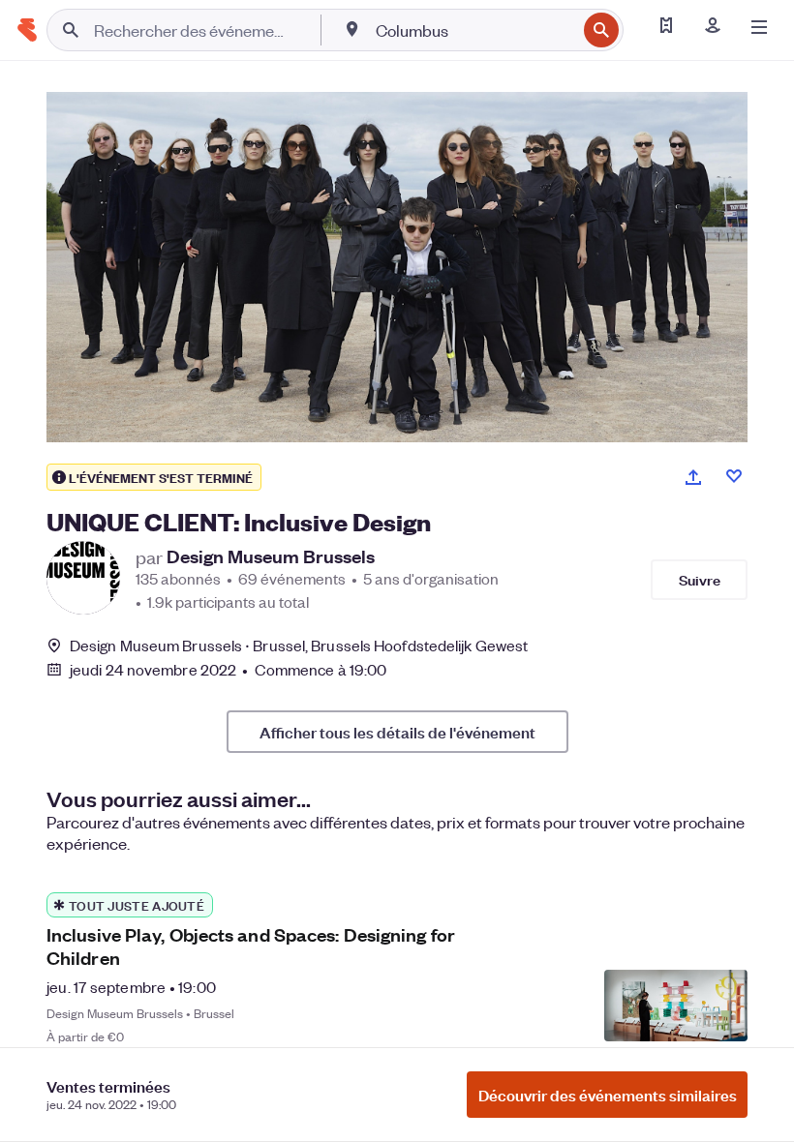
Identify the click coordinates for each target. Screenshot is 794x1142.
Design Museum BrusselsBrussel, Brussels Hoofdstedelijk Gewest (299, 645)
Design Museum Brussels (271, 556)
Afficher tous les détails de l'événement (397, 731)
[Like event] (734, 476)
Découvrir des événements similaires (607, 1094)
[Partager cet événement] (693, 477)
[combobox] (474, 30)
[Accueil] (27, 30)
